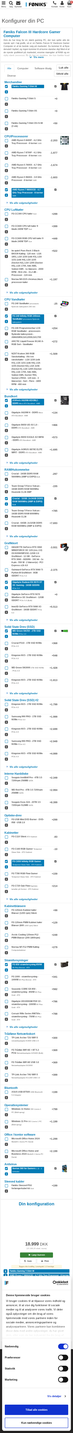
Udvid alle (62, 73)
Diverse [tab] (11, 75)
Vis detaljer (54, 1396)
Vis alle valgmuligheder (24, 202)
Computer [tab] (23, 68)
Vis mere (38, 57)
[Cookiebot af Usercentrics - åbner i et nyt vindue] (52, 1283)
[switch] (63, 1357)
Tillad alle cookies (36, 1409)
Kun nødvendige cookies (36, 1422)
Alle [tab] (9, 68)
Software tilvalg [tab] (43, 68)
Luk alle (63, 67)
